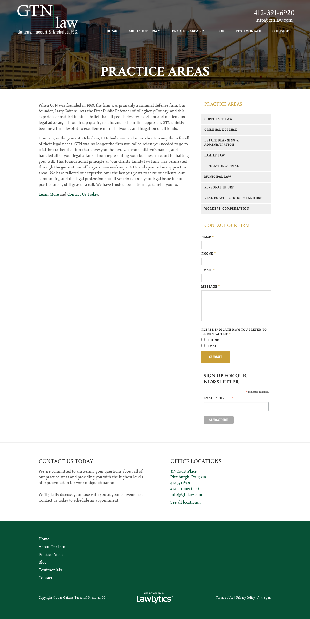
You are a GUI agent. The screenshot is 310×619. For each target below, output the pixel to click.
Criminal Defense (220, 130)
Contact (280, 31)
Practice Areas (186, 31)
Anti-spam (264, 598)
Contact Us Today (82, 194)
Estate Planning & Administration (221, 143)
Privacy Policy (245, 598)
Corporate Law (218, 119)
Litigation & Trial (221, 166)
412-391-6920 (274, 13)
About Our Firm (142, 31)
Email (208, 270)
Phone (209, 254)
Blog (219, 31)
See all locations (184, 502)
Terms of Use (224, 598)
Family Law (214, 155)
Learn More (49, 194)
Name (208, 237)
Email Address (219, 398)
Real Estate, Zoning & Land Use (233, 198)
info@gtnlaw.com (186, 494)
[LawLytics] (155, 598)
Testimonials (248, 31)
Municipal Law (217, 177)
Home (112, 31)
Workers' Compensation (226, 209)
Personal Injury (219, 187)
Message (211, 287)
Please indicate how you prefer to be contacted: (234, 332)
